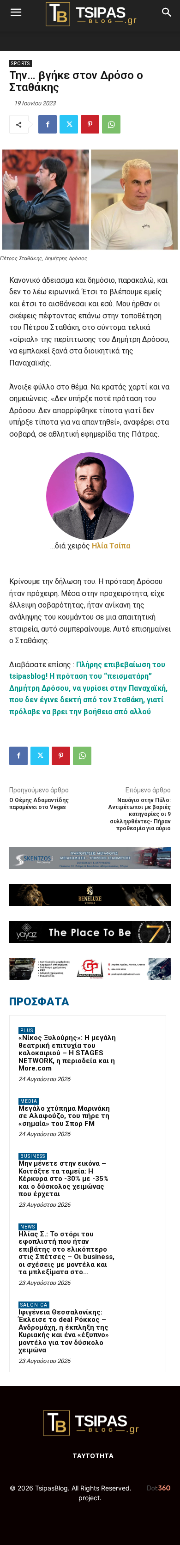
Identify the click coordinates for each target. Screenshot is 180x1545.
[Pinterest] (90, 124)
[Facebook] (47, 124)
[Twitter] (69, 124)
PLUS (26, 1030)
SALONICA (34, 1305)
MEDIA (28, 1101)
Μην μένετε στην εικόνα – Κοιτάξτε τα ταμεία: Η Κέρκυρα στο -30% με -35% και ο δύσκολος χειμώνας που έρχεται (63, 1178)
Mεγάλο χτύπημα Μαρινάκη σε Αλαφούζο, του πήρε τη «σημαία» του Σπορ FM (64, 1116)
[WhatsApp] (111, 124)
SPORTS (20, 63)
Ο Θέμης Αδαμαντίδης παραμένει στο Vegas (39, 803)
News (27, 1226)
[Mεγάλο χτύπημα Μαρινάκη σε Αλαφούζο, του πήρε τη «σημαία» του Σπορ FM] (139, 1114)
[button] (15, 12)
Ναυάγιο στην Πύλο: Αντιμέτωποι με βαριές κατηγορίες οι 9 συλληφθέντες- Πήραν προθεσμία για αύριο (139, 814)
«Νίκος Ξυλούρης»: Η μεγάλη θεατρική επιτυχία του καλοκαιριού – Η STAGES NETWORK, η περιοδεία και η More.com (67, 1053)
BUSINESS (32, 1156)
